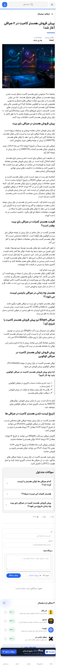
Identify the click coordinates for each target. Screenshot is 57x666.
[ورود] (4, 4)
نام (50, 538)
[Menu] (52, 4)
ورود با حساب (32, 582)
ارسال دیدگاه (13, 582)
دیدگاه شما (46, 557)
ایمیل (49, 547)
